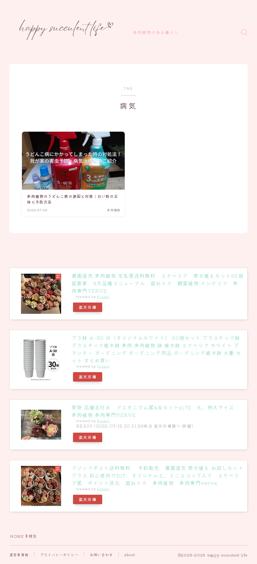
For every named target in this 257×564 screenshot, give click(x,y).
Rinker (103, 296)
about (129, 554)
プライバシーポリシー (59, 554)
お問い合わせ (101, 554)
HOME (17, 536)
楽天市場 (88, 307)
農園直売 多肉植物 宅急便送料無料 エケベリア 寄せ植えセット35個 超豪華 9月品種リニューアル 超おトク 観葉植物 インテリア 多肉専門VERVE (160, 283)
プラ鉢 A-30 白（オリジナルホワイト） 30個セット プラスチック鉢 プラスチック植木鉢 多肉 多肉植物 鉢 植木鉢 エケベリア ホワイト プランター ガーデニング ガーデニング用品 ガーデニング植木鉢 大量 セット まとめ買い (156, 349)
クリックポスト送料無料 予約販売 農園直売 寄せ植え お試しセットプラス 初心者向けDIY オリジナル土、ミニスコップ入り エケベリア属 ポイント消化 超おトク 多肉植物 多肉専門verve (157, 475)
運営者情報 (19, 554)
